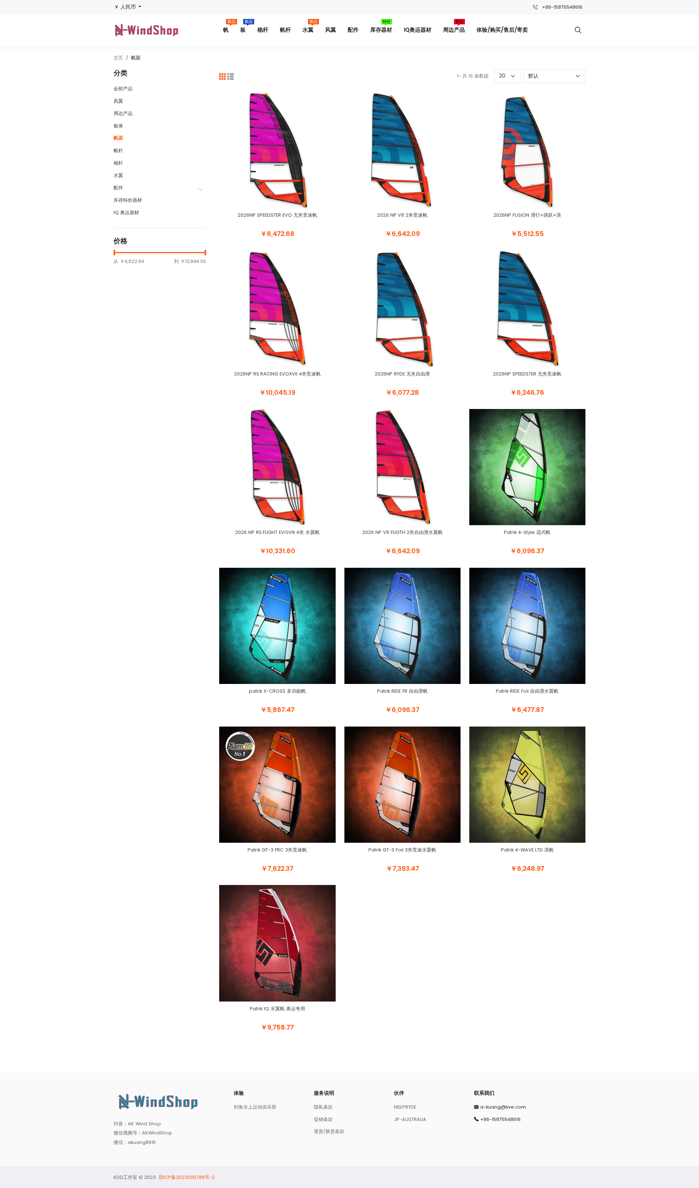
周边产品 (454, 27)
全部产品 (123, 89)
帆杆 (285, 30)
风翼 (330, 30)
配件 (353, 30)
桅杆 (262, 30)
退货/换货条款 (329, 1131)
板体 (118, 126)
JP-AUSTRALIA (410, 1119)
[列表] (230, 76)
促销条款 (323, 1119)
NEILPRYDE (405, 1107)
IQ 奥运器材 (126, 212)
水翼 (310, 27)
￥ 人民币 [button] (125, 7)
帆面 (136, 58)
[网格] (222, 76)
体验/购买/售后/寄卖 (502, 30)
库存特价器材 (128, 200)
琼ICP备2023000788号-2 (187, 1177)
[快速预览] (277, 212)
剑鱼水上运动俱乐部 (255, 1107)
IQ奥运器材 (417, 30)
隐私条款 (323, 1107)
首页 (118, 58)
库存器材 (381, 27)
